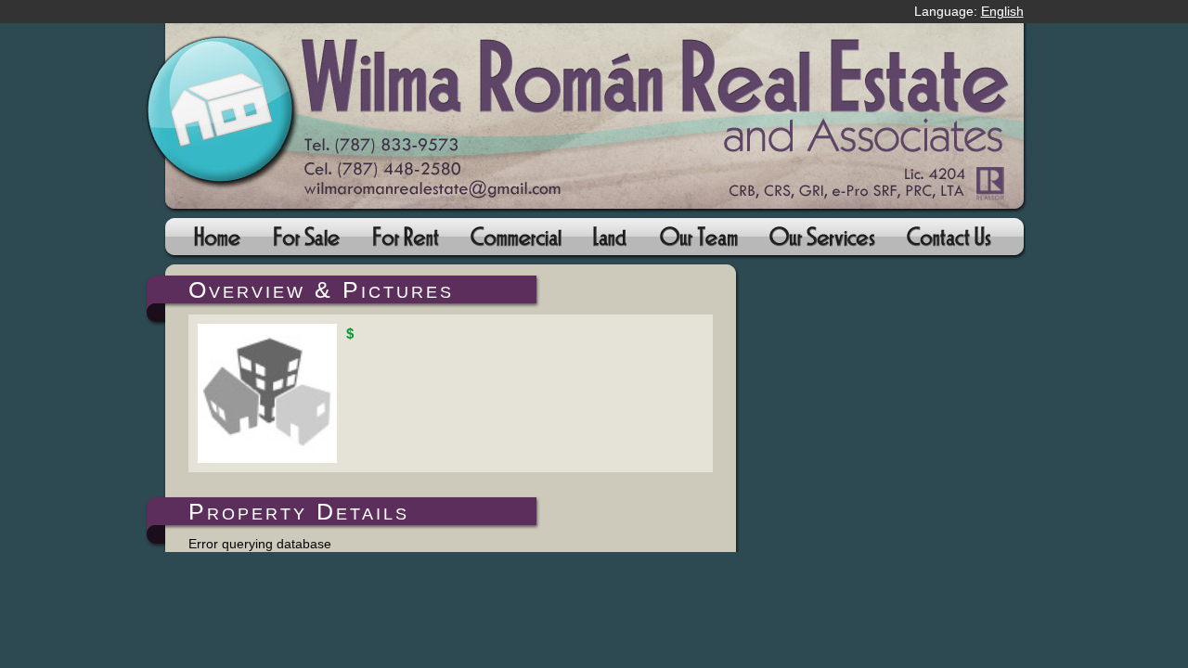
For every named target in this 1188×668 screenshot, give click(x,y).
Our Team (698, 242)
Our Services (821, 242)
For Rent (405, 242)
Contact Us (948, 242)
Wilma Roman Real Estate (594, 118)
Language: (969, 12)
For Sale (305, 242)
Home (216, 242)
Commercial (516, 242)
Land (610, 242)
